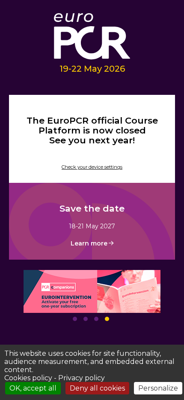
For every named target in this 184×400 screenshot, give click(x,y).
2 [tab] (85, 319)
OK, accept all (32, 388)
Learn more (89, 243)
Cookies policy (28, 378)
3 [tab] (96, 319)
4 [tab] (107, 319)
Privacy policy (81, 378)
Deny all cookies (97, 388)
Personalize (158, 388)
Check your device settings (92, 167)
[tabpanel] (92, 291)
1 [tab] (75, 319)
